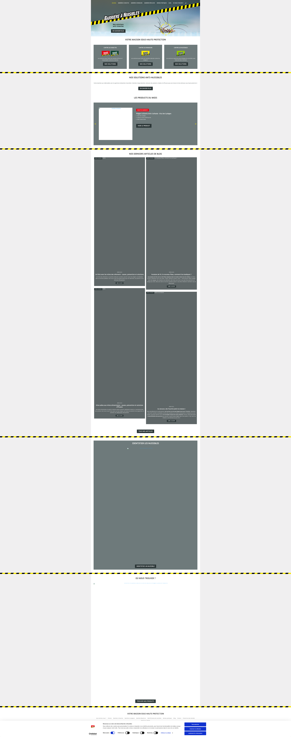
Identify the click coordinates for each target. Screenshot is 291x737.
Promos (110, 718)
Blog (170, 3)
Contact (179, 718)
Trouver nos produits (145, 701)
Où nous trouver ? (178, 3)
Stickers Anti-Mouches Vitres (147, 114)
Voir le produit (144, 126)
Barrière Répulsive (149, 3)
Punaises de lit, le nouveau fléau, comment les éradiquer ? (171, 274)
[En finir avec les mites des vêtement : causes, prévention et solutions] (119, 158)
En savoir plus (118, 31)
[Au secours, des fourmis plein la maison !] (171, 292)
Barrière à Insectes (123, 3)
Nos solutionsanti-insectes (118, 25)
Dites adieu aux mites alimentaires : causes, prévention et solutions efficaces (119, 406)
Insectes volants (142, 110)
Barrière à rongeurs (130, 718)
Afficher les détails (166, 733)
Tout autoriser (195, 724)
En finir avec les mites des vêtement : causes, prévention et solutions (120, 274)
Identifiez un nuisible (145, 566)
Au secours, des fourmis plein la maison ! (171, 409)
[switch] (127, 733)
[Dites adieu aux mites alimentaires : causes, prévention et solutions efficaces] (119, 289)
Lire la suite (120, 283)
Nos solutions (110, 64)
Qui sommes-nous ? (101, 718)
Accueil (114, 3)
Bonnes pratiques (162, 3)
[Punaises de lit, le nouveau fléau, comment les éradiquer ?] (171, 158)
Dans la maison (98, 158)
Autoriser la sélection (195, 729)
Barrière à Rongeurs (136, 3)
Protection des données (189, 718)
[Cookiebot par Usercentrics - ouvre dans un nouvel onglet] (93, 734)
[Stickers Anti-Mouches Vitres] (115, 139)
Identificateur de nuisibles (154, 718)
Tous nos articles (145, 431)
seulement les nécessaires (195, 733)
